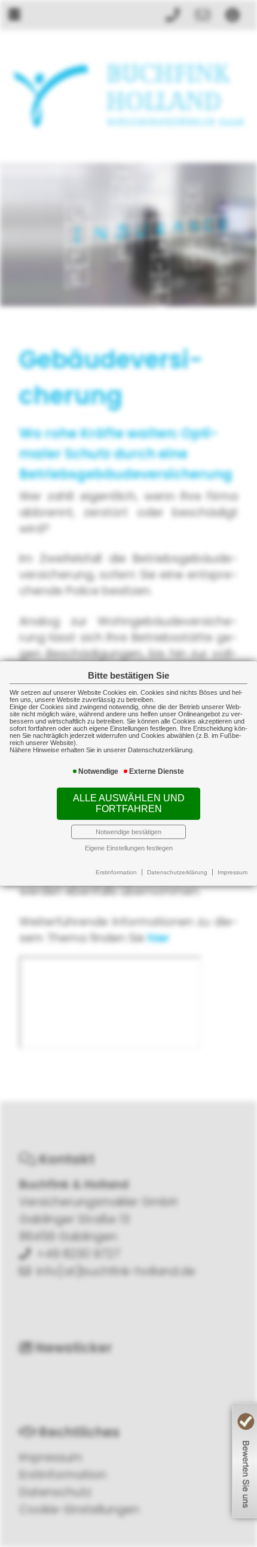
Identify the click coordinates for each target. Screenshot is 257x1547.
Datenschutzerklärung (177, 872)
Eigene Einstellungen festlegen (129, 848)
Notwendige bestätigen (128, 831)
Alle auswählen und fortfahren (129, 803)
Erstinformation (116, 872)
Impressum (232, 872)
